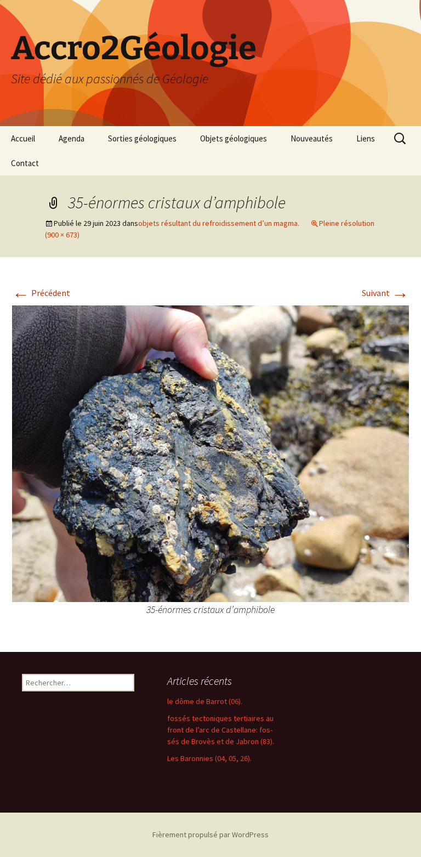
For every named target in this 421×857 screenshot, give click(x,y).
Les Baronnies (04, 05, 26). (209, 758)
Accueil (23, 138)
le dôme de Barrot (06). (204, 701)
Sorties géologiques (142, 138)
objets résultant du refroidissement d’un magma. (218, 223)
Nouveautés (312, 138)
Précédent (41, 292)
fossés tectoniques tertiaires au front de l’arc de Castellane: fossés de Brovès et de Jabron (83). (220, 729)
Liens (365, 138)
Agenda (71, 138)
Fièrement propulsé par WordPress (210, 834)
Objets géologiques (233, 138)
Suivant (385, 292)
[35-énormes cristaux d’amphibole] (210, 452)
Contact (25, 163)
